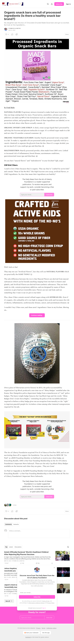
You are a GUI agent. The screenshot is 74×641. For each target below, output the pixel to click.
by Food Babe (9, 107)
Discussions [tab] (18, 547)
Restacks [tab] (16, 524)
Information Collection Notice (36, 603)
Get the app (46, 632)
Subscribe (59, 4)
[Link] (1, 165)
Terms (43, 628)
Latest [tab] (11, 547)
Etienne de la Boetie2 (14, 28)
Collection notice (51, 628)
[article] (37, 557)
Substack (28, 637)
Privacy (38, 628)
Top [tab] (6, 547)
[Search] (48, 4)
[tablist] (12, 524)
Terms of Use (45, 601)
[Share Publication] (52, 4)
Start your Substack (32, 632)
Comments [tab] (8, 524)
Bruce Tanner (16, 577)
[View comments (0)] (12, 34)
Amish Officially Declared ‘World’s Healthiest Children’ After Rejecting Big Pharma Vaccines (26, 553)
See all (8, 601)
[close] (54, 567)
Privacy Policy (50, 603)
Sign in (68, 4)
